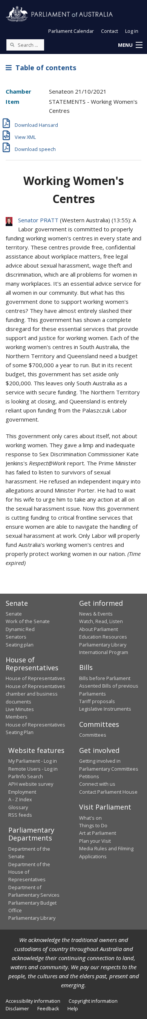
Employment (22, 791)
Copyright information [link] (93, 1000)
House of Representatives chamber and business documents (35, 694)
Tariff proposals (97, 701)
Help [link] (72, 1008)
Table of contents (44, 67)
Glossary (18, 807)
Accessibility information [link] (33, 1000)
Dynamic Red (20, 629)
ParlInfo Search (25, 776)
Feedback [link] (48, 1008)
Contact (109, 31)
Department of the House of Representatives (29, 872)
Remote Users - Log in (33, 768)
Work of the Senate (28, 621)
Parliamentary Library (102, 644)
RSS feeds (20, 814)
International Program (103, 652)
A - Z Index (20, 799)
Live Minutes (20, 709)
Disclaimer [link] (17, 1008)
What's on (90, 817)
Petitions (89, 776)
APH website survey (30, 783)
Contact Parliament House (108, 791)
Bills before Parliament (104, 678)
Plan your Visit (95, 840)
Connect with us (97, 783)
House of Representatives (35, 678)
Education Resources (103, 636)
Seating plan (20, 644)
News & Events (96, 613)
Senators (16, 636)
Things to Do (93, 825)
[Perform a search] (12, 44)
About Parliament (98, 629)
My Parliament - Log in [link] (32, 760)
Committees (92, 734)
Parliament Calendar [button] (71, 31)
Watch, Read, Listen (101, 621)
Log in (131, 31)
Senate (14, 613)
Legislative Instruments (105, 708)
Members (17, 716)
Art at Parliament (97, 833)
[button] (130, 45)
